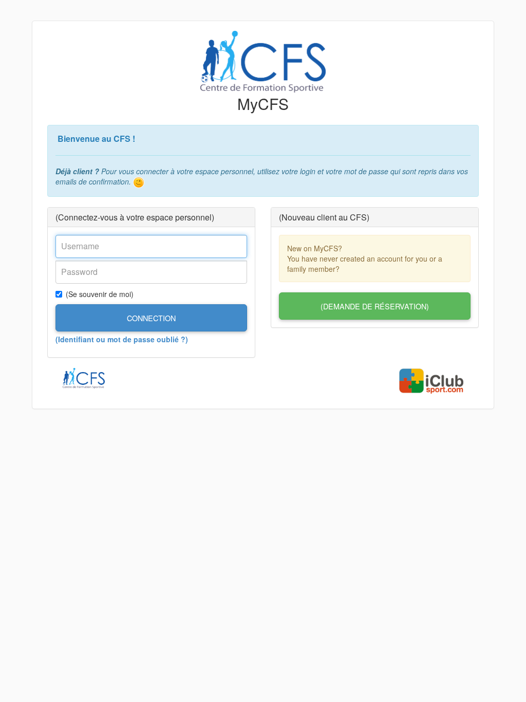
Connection (151, 317)
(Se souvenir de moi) (100, 294)
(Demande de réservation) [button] (375, 306)
